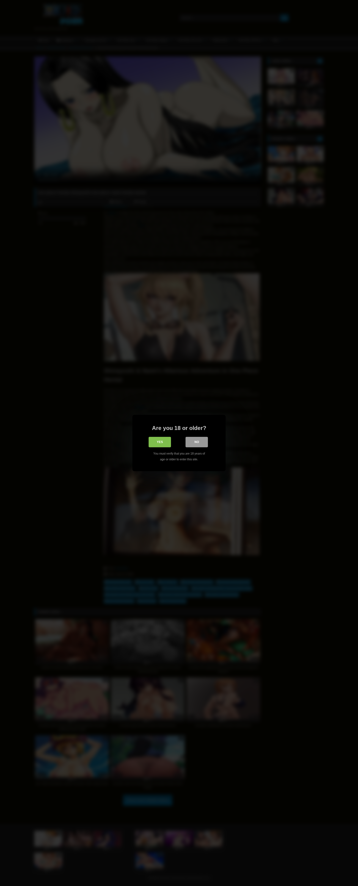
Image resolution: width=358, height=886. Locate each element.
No (196, 442)
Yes (160, 442)
